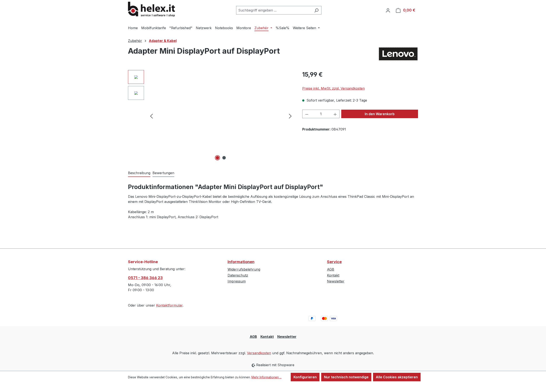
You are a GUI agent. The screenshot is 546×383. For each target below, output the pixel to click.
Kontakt (333, 275)
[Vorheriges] (151, 116)
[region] (211, 116)
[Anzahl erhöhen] (335, 114)
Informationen (241, 262)
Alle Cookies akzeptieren (397, 377)
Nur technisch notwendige (346, 377)
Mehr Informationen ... (266, 377)
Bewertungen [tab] (163, 173)
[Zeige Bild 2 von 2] (224, 157)
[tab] (139, 173)
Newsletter (335, 281)
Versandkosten (259, 353)
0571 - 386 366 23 (145, 277)
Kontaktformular (169, 305)
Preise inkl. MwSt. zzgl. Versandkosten (333, 88)
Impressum (237, 281)
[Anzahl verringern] (306, 114)
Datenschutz (238, 275)
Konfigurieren (305, 377)
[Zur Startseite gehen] (151, 9)
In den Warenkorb (380, 114)
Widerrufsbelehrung (244, 269)
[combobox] (274, 10)
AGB (330, 269)
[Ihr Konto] (388, 10)
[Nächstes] (290, 116)
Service (334, 262)
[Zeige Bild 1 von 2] (217, 157)
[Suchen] (316, 10)
